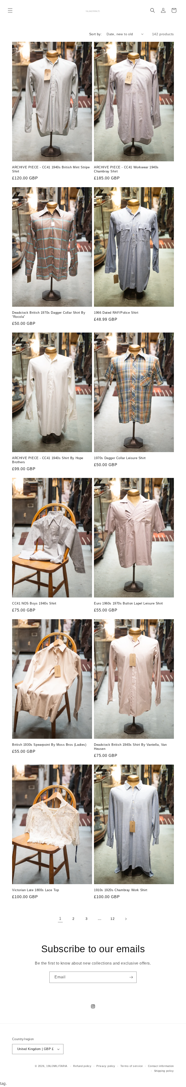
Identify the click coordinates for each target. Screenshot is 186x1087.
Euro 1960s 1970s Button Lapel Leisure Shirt (128, 603)
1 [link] (60, 918)
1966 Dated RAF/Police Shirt (116, 312)
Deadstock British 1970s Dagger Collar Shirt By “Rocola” (48, 315)
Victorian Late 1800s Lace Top (35, 890)
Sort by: (95, 34)
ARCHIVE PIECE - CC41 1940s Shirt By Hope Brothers (47, 460)
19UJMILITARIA (56, 1066)
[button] (10, 10)
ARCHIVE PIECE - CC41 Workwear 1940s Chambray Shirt (126, 169)
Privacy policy (105, 1066)
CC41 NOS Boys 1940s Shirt (34, 603)
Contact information (161, 1066)
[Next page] (125, 919)
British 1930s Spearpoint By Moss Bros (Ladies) (49, 744)
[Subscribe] (131, 977)
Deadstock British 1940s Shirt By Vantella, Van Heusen (130, 747)
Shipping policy (164, 1070)
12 (112, 919)
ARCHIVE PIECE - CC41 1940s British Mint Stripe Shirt (51, 169)
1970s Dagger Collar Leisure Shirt (120, 458)
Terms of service (131, 1066)
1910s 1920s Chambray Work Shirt (120, 890)
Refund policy (82, 1066)
